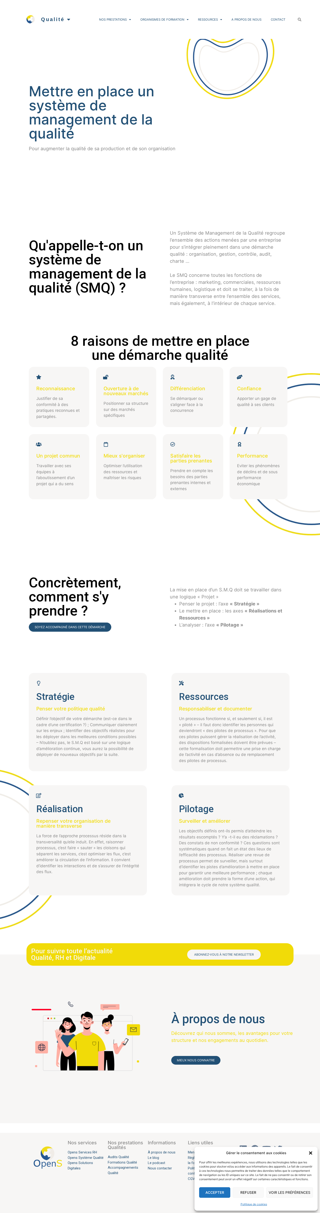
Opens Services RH (82, 1152)
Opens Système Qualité (86, 1158)
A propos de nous (246, 19)
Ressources (208, 19)
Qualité (53, 19)
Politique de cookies (254, 1204)
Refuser (248, 1192)
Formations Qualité (122, 1162)
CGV (191, 1179)
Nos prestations (113, 19)
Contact (278, 19)
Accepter (214, 1192)
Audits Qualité (118, 1157)
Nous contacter (160, 1168)
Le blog (153, 1158)
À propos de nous (161, 1152)
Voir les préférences (289, 1192)
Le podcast (157, 1163)
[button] (310, 1153)
